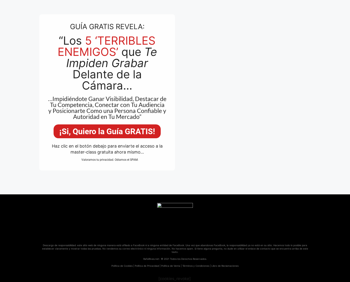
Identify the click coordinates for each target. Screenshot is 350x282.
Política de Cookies (122, 265)
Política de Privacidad (147, 265)
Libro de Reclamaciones (225, 265)
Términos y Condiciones (195, 265)
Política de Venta (170, 265)
